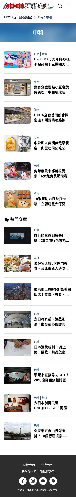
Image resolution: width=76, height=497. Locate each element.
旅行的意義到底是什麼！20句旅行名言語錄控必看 (51, 238)
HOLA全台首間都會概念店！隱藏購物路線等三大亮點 (51, 118)
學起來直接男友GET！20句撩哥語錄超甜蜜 (51, 377)
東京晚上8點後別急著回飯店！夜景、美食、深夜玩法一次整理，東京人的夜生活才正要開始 (52, 292)
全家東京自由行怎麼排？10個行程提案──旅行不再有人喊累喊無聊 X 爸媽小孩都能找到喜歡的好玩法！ (52, 434)
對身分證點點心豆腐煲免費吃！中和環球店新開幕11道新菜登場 (51, 90)
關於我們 (29, 465)
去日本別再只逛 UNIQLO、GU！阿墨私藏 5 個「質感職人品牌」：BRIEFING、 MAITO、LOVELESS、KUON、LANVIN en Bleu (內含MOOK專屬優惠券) (53, 406)
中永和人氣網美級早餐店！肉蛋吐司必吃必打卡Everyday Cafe (51, 146)
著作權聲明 (29, 471)
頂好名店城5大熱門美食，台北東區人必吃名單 (51, 266)
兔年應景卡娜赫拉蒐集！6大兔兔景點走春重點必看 (52, 174)
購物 (44, 54)
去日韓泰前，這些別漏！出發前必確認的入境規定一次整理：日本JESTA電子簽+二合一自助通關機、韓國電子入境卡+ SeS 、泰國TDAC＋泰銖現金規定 (51, 322)
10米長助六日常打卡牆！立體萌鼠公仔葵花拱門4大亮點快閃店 (51, 202)
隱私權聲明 (47, 471)
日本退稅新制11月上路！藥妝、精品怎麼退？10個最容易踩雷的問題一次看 (51, 350)
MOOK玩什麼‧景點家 (18, 17)
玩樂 (36, 54)
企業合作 (47, 465)
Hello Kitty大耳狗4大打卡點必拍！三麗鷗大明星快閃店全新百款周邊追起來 (52, 62)
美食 (36, 82)
